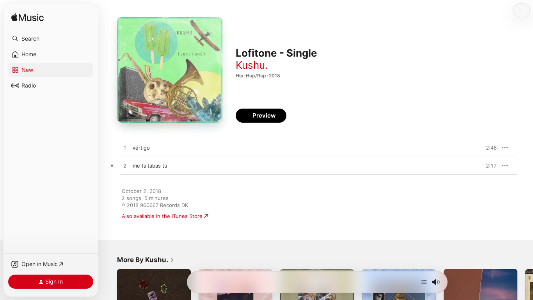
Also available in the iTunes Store (162, 216)
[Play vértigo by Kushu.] (125, 148)
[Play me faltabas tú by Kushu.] (125, 166)
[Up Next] (423, 282)
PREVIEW (488, 147)
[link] (145, 259)
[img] (27, 17)
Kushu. (252, 65)
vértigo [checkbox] (141, 148)
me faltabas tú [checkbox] (150, 165)
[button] (51, 38)
